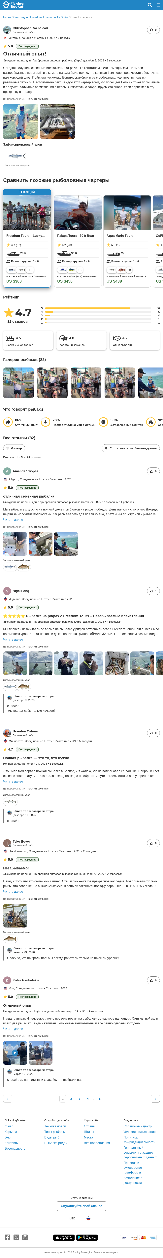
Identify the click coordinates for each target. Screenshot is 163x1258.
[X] (16, 1237)
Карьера (11, 1132)
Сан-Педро (20, 17)
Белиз (7, 17)
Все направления (97, 1143)
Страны (89, 1126)
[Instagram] (25, 1237)
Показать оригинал (38, 99)
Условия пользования (139, 1132)
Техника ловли (55, 1126)
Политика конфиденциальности (139, 1140)
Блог (8, 1137)
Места (88, 1137)
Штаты (89, 1132)
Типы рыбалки (55, 1132)
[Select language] (88, 1218)
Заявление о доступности (132, 1180)
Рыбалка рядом (56, 1143)
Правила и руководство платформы (132, 1167)
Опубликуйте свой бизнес (81, 1206)
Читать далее (13, 519)
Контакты (11, 1143)
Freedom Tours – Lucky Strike (49, 17)
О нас (9, 1126)
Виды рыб (51, 1137)
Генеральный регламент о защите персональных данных (140, 1152)
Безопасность (15, 1148)
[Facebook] (7, 1237)
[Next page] (155, 1098)
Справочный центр (137, 1126)
